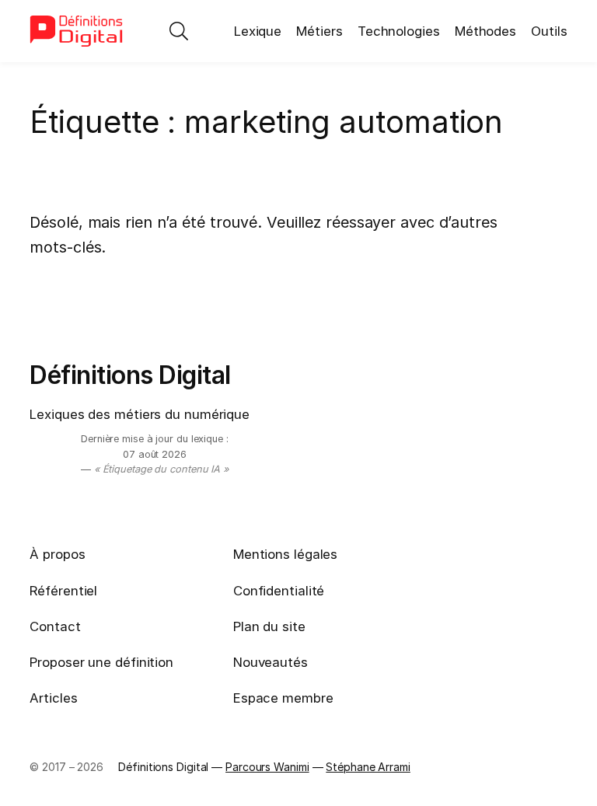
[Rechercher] (178, 31)
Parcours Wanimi (267, 766)
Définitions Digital (130, 375)
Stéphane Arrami (368, 766)
